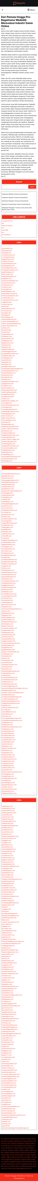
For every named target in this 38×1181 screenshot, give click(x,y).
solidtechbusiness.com (9, 684)
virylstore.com (6, 287)
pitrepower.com (7, 431)
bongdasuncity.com (8, 549)
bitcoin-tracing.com (8, 1111)
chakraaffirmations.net (9, 523)
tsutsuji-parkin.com (8, 935)
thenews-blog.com (8, 1068)
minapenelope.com (8, 864)
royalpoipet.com (7, 722)
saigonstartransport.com (10, 381)
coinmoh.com (6, 976)
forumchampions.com (9, 263)
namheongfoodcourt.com (10, 411)
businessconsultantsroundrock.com (13, 1115)
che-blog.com (6, 512)
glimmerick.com (7, 845)
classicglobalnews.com (9, 1117)
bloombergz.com (7, 317)
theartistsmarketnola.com (10, 405)
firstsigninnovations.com (10, 270)
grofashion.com (7, 770)
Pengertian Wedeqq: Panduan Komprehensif (14, 194)
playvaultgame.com (8, 782)
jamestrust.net (6, 330)
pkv (3, 223)
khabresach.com (7, 452)
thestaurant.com (7, 725)
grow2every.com (7, 1010)
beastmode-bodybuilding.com (12, 491)
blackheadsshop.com (9, 690)
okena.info (5, 911)
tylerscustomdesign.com (10, 281)
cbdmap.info (6, 499)
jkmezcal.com (6, 716)
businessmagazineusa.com (11, 671)
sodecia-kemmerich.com (10, 707)
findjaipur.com (6, 840)
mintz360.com (6, 536)
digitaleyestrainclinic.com (10, 435)
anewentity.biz (6, 360)
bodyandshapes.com (9, 1113)
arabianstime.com (8, 967)
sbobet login (13, 1159)
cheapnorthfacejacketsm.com (12, 879)
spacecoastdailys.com (9, 1081)
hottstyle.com (6, 1023)
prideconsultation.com (9, 519)
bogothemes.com (8, 873)
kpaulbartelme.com (8, 695)
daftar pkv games (7, 225)
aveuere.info (6, 557)
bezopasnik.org (7, 377)
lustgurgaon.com (7, 527)
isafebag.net (6, 315)
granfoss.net (6, 422)
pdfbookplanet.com (8, 617)
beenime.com (6, 705)
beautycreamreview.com (10, 973)
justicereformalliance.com (10, 866)
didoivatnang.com (8, 982)
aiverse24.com (7, 1102)
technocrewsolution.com (10, 296)
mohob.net (5, 538)
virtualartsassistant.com (10, 699)
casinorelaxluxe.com (8, 740)
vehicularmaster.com (9, 821)
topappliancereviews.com (10, 446)
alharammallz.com (8, 960)
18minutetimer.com (8, 570)
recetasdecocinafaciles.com (11, 943)
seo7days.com (6, 364)
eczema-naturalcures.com (10, 922)
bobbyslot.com (7, 531)
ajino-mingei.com (7, 875)
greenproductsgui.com (9, 562)
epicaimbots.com (7, 991)
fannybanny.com (7, 752)
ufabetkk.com (6, 347)
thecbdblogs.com (8, 454)
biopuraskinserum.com (9, 390)
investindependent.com (9, 1029)
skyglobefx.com (7, 647)
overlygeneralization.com (10, 581)
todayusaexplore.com (9, 812)
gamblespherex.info (8, 649)
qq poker (26, 1161)
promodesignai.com (8, 1093)
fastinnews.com (7, 750)
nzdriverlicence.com (8, 1048)
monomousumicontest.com (11, 643)
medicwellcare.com (8, 673)
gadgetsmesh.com (8, 585)
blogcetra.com (7, 607)
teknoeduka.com (7, 1066)
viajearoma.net (7, 933)
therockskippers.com (9, 420)
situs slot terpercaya (13, 1146)
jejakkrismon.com (8, 343)
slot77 (6, 1168)
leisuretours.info (7, 589)
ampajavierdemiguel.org (10, 825)
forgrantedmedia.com (9, 276)
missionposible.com (8, 437)
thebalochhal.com (8, 819)
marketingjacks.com (8, 444)
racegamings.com (8, 776)
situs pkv (7, 1141)
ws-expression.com (8, 1057)
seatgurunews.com (8, 905)
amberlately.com (7, 830)
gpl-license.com (7, 1008)
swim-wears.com (7, 274)
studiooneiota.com (8, 630)
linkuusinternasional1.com (10, 896)
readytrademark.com (9, 1083)
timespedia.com (7, 341)
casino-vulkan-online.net (10, 429)
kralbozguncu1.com (8, 1031)
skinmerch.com (7, 853)
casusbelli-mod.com (8, 888)
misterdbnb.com (7, 714)
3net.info (5, 907)
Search (19, 182)
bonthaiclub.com (7, 885)
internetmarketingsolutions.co (12, 609)
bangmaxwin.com (8, 383)
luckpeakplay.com (8, 765)
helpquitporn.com (8, 1016)
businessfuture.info (8, 495)
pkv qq (3, 1139)
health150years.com (8, 291)
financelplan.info (7, 493)
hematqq (10, 1161)
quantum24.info (7, 667)
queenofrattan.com (8, 619)
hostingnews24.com (8, 1021)
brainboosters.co (7, 828)
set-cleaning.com (7, 1091)
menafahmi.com (7, 1040)
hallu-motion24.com (8, 418)
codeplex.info (6, 909)
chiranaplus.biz (7, 407)
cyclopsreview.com (8, 978)
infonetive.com (7, 386)
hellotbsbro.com (7, 592)
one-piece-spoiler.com (9, 628)
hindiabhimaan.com (8, 450)
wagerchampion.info (8, 641)
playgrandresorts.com (9, 785)
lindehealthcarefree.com (10, 482)
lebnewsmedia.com (8, 892)
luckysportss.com (8, 763)
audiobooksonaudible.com (11, 1106)
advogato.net (6, 313)
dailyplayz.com (7, 746)
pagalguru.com (7, 1051)
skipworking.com (7, 334)
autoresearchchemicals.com (11, 456)
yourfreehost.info (7, 877)
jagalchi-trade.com (8, 860)
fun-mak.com (6, 710)
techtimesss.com (7, 285)
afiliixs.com (5, 958)
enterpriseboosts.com (9, 319)
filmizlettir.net (6, 253)
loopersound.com (8, 862)
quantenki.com (7, 669)
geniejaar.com (6, 529)
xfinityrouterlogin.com (9, 441)
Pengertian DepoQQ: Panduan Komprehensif (15, 197)
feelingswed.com (7, 999)
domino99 (5, 230)
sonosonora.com (7, 894)
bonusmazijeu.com (8, 731)
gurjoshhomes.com (8, 881)
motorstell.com (7, 289)
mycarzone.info (7, 662)
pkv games (7, 1164)
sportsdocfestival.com (9, 789)
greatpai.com (6, 948)
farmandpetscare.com (9, 594)
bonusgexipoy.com (8, 737)
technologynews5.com (9, 1063)
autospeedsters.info (8, 639)
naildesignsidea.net (8, 945)
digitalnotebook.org (8, 544)
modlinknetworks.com (9, 759)
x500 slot (32, 1141)
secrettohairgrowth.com (10, 371)
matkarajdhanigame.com (10, 504)
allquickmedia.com (8, 349)
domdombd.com (7, 744)
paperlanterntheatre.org (10, 950)
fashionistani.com (8, 997)
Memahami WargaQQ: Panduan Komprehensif (15, 201)
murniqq (3, 1161)
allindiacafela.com (8, 424)
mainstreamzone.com (9, 574)
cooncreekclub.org (8, 257)
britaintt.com (6, 1121)
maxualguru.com (7, 547)
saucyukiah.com (7, 248)
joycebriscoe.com (8, 832)
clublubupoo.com (7, 729)
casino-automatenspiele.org (11, 323)
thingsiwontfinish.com (9, 793)
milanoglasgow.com (8, 414)
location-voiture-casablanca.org (12, 692)
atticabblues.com (7, 969)
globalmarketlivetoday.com (11, 1006)
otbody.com (6, 328)
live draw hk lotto (7, 221)
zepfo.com (5, 1061)
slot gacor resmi (32, 1164)
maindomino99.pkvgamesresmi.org (20, 1168)
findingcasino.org (7, 632)
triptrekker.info (7, 656)
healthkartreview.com (9, 1014)
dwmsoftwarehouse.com (10, 986)
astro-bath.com (7, 924)
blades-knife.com (7, 626)
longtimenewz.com (8, 761)
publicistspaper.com (8, 1096)
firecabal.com (6, 1001)
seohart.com (6, 1089)
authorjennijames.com (9, 930)
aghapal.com (6, 926)
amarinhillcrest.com (8, 308)
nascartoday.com (7, 1044)
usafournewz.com (8, 817)
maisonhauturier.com (9, 1036)
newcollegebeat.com (9, 849)
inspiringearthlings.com (9, 1027)
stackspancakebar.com (9, 409)
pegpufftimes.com (8, 259)
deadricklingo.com (8, 645)
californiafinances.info (9, 392)
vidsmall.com (6, 675)
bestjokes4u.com (7, 525)
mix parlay (25, 1157)
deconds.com (6, 1124)
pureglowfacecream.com (10, 353)
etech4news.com (7, 993)
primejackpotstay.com (9, 778)
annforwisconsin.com (9, 838)
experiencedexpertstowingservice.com (15, 688)
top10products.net (8, 486)
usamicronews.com (8, 767)
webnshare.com (7, 579)
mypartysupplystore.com (10, 836)
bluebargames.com (8, 266)
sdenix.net (5, 306)
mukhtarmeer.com (8, 1042)
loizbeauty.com (7, 336)
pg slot (29, 1143)
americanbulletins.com (9, 963)
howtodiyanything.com (9, 1025)
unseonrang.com (7, 602)
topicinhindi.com (7, 478)
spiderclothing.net (8, 900)
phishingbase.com (8, 774)
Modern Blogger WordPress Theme (18, 1176)
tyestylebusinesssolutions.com (12, 720)
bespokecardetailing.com (10, 915)
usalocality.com (7, 815)
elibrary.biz (5, 920)
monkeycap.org (7, 304)
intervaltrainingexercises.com (11, 718)
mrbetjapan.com (7, 358)
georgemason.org (8, 476)
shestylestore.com (8, 791)
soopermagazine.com (9, 1078)
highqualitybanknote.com (10, 1018)
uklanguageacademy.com (10, 480)
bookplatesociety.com (9, 890)
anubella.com (6, 1104)
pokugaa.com (6, 780)
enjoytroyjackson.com (9, 988)
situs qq (23, 1143)
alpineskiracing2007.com (10, 426)
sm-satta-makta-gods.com (11, 1074)
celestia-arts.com (8, 261)
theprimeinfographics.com (10, 701)
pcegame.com (6, 1053)
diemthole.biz (6, 345)
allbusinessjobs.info (8, 484)
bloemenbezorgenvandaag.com (12, 368)
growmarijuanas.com (9, 577)
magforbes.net (7, 302)
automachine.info (7, 637)
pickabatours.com (8, 489)
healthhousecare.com (9, 1012)
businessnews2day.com (10, 677)
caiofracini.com (7, 598)
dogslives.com (6, 615)
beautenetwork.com (8, 1109)
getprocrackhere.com (9, 748)
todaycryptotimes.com (9, 1070)
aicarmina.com (7, 834)
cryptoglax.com (7, 868)
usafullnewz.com (7, 806)
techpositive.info (7, 600)
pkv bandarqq (6, 235)
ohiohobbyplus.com (8, 870)
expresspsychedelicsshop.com (12, 995)
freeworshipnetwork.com (10, 952)
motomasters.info (8, 660)
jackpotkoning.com (8, 757)
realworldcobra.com (8, 634)
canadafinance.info (8, 394)
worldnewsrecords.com (9, 680)
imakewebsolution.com (9, 510)
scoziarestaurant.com (9, 1087)
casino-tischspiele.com (9, 326)
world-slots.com (7, 508)
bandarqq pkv (18, 1139)
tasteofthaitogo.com (9, 373)
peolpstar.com (6, 278)
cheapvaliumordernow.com (11, 703)
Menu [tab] (32, 10)
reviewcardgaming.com (9, 686)
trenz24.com (6, 332)
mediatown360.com (8, 433)
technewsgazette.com (9, 351)
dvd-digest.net (7, 403)
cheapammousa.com (9, 939)
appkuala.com (6, 362)
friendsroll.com (7, 898)
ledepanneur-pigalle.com (10, 401)
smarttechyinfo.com (8, 542)
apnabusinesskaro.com (9, 459)
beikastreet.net (7, 251)
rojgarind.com (6, 566)
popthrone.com (7, 506)
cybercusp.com (7, 1119)
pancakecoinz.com (8, 514)
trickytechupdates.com (9, 448)
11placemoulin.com (8, 534)
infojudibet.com (7, 497)
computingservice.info (9, 596)
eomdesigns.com (7, 654)
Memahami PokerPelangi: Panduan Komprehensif (16, 204)
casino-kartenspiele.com (10, 321)
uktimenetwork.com (8, 808)
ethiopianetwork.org (8, 583)
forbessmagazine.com (9, 1003)
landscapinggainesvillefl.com (11, 1033)
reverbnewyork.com (8, 851)
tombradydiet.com (8, 883)
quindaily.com (6, 1098)
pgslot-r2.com (6, 1055)
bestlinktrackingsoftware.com (12, 727)
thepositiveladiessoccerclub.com (13, 941)
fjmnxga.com (6, 379)
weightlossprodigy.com (9, 540)
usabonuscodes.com (9, 1072)
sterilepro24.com (7, 682)
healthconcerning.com (9, 564)
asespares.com (7, 965)
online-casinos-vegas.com (10, 439)
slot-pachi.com (7, 551)
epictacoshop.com (8, 388)
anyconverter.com (8, 338)
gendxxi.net (6, 658)
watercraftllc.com (8, 954)
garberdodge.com (8, 272)
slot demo (17, 1157)
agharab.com (6, 937)
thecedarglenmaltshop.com (11, 474)
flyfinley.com (6, 516)
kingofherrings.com (8, 356)
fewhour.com (6, 568)
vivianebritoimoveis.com (10, 300)
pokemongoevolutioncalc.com (12, 772)
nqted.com (5, 1046)
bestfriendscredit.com (9, 918)
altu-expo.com (7, 928)
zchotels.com (6, 1059)
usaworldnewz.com (8, 810)
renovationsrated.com (9, 1085)
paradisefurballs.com (9, 555)
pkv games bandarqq (14, 1155)
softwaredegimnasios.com (10, 1076)
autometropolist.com (9, 971)
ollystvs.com (6, 611)
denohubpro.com (7, 624)
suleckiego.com (7, 461)
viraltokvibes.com (8, 298)
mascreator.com (7, 1038)
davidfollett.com (7, 847)
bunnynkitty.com (7, 375)
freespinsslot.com (8, 553)
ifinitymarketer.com (8, 755)
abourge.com (6, 956)
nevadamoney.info (8, 396)
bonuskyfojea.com (8, 733)
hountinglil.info (7, 521)
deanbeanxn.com (7, 501)
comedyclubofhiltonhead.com (12, 697)
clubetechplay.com (8, 742)
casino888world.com (9, 712)
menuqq (31, 1159)
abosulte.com (6, 1100)
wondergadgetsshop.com (10, 903)
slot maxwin (24, 1146)
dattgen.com (6, 980)
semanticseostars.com (9, 572)
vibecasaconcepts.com (9, 664)
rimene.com (6, 399)
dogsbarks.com (7, 984)
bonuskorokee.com (8, 735)
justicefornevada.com (9, 587)
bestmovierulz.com (8, 858)
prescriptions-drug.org (9, 293)
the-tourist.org (7, 311)
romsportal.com (7, 787)
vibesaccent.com (7, 823)
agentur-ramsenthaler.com (10, 652)
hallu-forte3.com (7, 416)
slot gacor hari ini (6, 1143)
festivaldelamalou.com (9, 268)
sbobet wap (16, 1143)
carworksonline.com (8, 283)
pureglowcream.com (9, 366)
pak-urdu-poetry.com (9, 604)
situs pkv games (23, 1141)
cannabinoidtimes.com (9, 559)
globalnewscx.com (8, 613)
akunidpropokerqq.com (9, 913)
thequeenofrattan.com (9, 622)
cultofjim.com (6, 843)
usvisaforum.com (7, 855)
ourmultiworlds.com (8, 255)
